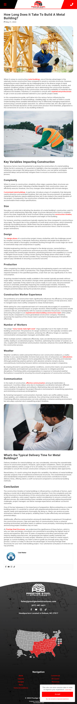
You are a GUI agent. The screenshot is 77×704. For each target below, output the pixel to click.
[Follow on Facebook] (31, 610)
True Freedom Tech (38, 703)
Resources (55, 682)
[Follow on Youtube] (36, 610)
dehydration (67, 357)
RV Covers (55, 679)
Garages (21, 682)
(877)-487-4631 (38, 605)
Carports (21, 679)
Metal (21, 675)
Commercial (55, 675)
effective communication (35, 383)
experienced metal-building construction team (43, 312)
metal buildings (34, 79)
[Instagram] (11, 567)
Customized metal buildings (14, 192)
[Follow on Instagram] (41, 610)
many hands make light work (24, 328)
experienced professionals (61, 91)
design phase (12, 238)
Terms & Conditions (21, 688)
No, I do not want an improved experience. (57, 699)
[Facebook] (6, 567)
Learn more (68, 689)
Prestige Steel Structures (15, 529)
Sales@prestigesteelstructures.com (38, 601)
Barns (21, 685)
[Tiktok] (14, 567)
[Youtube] (9, 567)
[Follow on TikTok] (46, 610)
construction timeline (63, 214)
